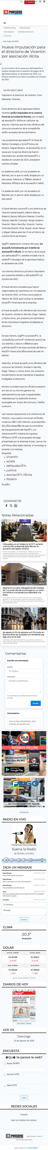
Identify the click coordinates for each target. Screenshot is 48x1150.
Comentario (11, 677)
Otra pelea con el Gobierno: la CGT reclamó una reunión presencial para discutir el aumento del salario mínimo (23, 546)
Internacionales (25, 32)
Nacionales (9, 32)
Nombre (10, 667)
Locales (7, 36)
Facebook (24, 812)
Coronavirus (10, 28)
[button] (22, 2)
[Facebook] (37, 2)
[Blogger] (45, 2)
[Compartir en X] (11, 506)
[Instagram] (41, 2)
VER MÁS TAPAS (24, 1023)
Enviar (36, 703)
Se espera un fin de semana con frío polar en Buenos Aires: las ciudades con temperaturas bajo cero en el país (23, 634)
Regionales (25, 28)
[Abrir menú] (5, 23)
